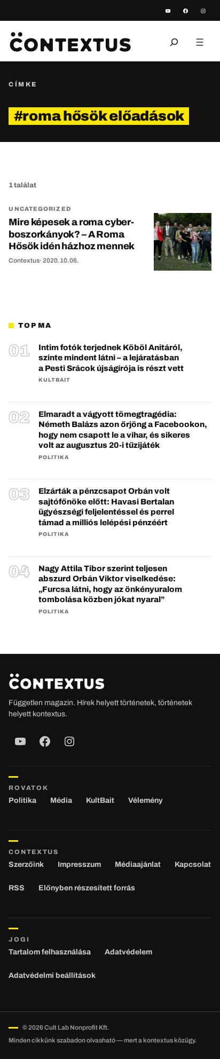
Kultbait (54, 380)
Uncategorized (39, 209)
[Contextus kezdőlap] (70, 41)
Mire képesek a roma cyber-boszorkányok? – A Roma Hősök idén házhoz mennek (72, 234)
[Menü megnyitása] (199, 42)
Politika (53, 457)
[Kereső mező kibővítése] (174, 42)
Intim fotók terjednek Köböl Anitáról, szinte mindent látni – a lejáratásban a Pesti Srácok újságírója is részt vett (111, 358)
